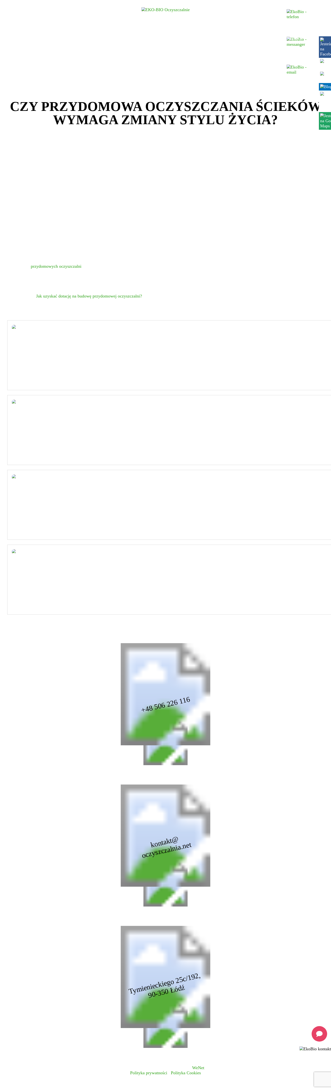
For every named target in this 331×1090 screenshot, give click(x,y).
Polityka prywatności (148, 1072)
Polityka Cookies (186, 1072)
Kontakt (292, 39)
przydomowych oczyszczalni (56, 266)
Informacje (224, 39)
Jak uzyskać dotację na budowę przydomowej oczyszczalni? (89, 296)
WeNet (198, 1067)
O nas (60, 39)
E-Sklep (271, 39)
